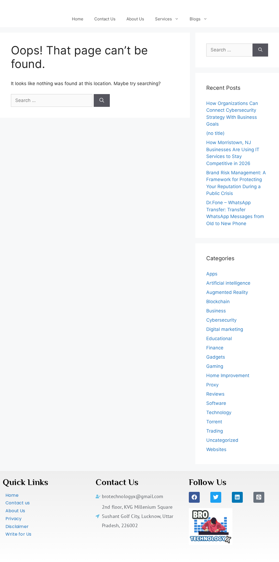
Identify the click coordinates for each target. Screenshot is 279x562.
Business (216, 310)
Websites (216, 449)
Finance (214, 347)
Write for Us (18, 534)
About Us (135, 18)
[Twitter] (215, 497)
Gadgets (215, 357)
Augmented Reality (227, 292)
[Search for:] (52, 100)
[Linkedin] (237, 497)
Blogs (195, 18)
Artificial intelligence (228, 283)
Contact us (17, 503)
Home (77, 18)
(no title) (215, 133)
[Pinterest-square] (258, 497)
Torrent (214, 421)
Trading (214, 431)
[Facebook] (194, 497)
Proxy (212, 384)
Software (216, 403)
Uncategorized (222, 440)
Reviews (215, 394)
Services (163, 18)
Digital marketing (224, 329)
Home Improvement (227, 375)
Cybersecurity (221, 320)
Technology (218, 412)
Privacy (13, 519)
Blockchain (218, 301)
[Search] (102, 100)
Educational (219, 338)
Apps (211, 274)
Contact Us (105, 18)
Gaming (214, 366)
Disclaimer (17, 526)
